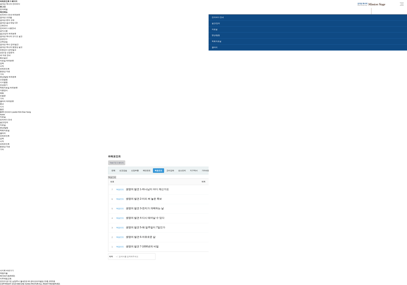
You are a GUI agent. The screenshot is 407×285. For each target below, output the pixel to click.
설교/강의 (4, 34)
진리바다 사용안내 (8, 28)
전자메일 (4, 9)
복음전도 (158, 170)
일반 (2, 109)
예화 (2, 93)
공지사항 (4, 31)
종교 (2, 104)
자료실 (3, 61)
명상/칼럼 (4, 77)
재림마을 (4, 273)
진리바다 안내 (6, 15)
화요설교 (4, 58)
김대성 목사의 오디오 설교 (11, 36)
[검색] (152, 257)
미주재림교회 (5, 279)
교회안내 (4, 25)
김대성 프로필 (6, 17)
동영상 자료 (5, 71)
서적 (2, 66)
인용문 (3, 96)
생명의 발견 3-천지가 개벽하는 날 (145, 208)
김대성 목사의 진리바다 (10, 4)
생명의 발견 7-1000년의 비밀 (142, 246)
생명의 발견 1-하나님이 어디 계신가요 (147, 189)
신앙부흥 (135, 170)
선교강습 (123, 170)
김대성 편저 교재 (7, 20)
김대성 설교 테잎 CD (9, 23)
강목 (2, 63)
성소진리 (182, 170)
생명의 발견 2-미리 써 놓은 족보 (144, 198)
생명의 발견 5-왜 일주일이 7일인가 (145, 227)
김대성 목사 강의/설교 (9, 44)
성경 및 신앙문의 (7, 53)
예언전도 (147, 170)
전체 (113, 170)
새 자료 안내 (5, 55)
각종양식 (4, 90)
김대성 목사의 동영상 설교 (11, 47)
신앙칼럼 (4, 80)
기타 (2, 74)
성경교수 (4, 39)
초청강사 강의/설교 (8, 50)
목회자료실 (5, 88)
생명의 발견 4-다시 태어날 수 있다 (145, 217)
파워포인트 (5, 69)
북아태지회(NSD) (7, 276)
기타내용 (205, 170)
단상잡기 (4, 85)
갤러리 (3, 101)
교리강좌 (170, 170)
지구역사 (194, 170)
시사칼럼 (4, 82)
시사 (2, 107)
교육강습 (4, 42)
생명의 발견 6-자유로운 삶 (140, 237)
